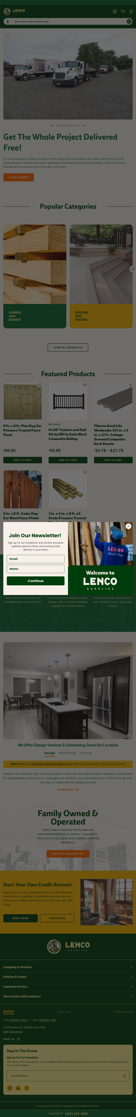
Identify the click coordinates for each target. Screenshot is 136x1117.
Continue (36, 581)
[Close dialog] (128, 526)
